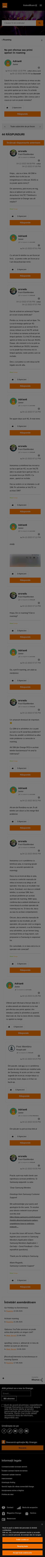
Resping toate (22, 1546)
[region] (22, 1539)
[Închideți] (42, 1524)
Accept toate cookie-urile (22, 1553)
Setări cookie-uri (22, 1539)
